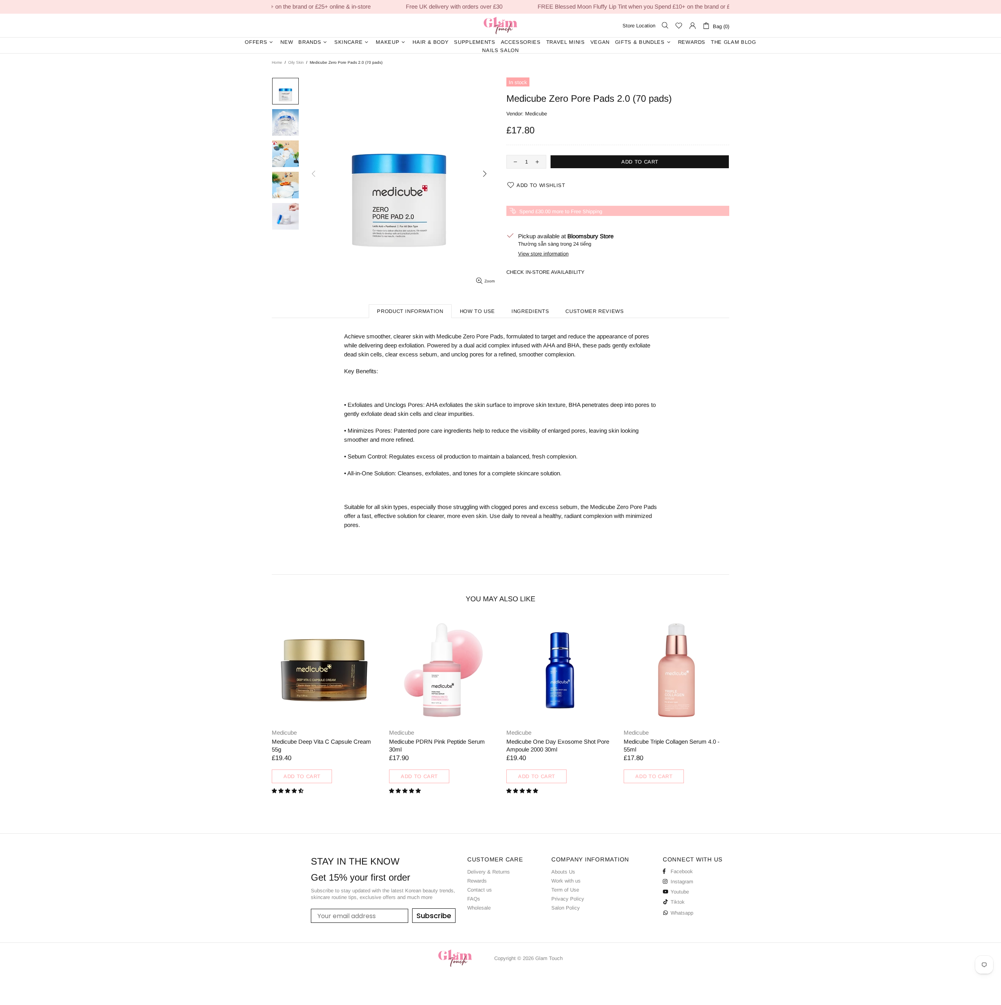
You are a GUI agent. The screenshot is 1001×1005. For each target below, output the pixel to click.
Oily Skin (296, 62)
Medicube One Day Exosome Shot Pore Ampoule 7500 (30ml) (557, 745)
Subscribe (433, 916)
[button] (288, 791)
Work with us (566, 881)
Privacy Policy (567, 899)
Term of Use (565, 890)
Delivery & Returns (488, 872)
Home (277, 62)
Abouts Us (563, 872)
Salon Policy (565, 908)
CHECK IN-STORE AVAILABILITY (545, 272)
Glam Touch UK (500, 25)
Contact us (479, 890)
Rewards (477, 881)
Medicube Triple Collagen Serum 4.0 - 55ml (437, 745)
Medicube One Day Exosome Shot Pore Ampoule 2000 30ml (323, 745)
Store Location (638, 26)
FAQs (473, 899)
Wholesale (479, 908)
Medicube (536, 114)
